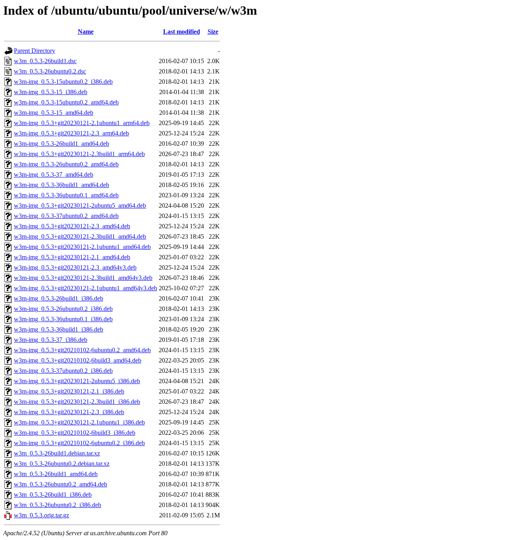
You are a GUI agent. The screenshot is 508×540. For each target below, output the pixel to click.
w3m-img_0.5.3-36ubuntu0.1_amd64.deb (66, 195)
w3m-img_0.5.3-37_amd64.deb (53, 174)
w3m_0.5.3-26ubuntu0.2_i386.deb (57, 504)
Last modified (181, 31)
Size (213, 31)
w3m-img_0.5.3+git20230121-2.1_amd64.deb (72, 257)
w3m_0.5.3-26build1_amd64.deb (56, 474)
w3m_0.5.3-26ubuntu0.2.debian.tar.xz (62, 463)
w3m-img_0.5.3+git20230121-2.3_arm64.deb (71, 133)
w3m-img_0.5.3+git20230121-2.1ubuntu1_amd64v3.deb (85, 288)
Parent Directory (34, 50)
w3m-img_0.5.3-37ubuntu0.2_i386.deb (63, 370)
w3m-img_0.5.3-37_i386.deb (50, 339)
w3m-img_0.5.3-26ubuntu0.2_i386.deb (63, 308)
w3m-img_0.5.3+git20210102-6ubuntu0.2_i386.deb (79, 443)
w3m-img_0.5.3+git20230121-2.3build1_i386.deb (77, 401)
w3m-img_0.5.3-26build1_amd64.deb (61, 143)
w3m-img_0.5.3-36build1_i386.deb (58, 329)
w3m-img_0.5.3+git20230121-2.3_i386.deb (69, 412)
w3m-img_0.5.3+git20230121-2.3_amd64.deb (72, 226)
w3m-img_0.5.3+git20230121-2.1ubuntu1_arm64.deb (82, 123)
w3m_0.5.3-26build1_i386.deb (53, 494)
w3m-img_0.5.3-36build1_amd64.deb (61, 184)
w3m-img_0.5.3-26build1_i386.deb (58, 298)
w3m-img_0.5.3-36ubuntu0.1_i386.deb (63, 319)
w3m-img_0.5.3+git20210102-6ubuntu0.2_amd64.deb (82, 350)
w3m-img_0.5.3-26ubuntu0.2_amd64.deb (66, 164)
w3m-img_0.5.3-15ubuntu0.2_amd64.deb (66, 102)
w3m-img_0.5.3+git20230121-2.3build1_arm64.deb (79, 153)
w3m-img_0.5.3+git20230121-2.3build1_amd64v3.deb (83, 277)
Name (86, 31)
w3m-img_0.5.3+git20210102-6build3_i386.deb (74, 432)
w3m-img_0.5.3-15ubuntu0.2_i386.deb (63, 81)
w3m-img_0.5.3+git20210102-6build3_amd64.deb (77, 360)
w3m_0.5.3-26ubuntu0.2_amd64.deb (60, 484)
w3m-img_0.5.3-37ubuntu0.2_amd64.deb (66, 215)
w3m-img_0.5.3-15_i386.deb (50, 92)
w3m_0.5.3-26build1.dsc (45, 61)
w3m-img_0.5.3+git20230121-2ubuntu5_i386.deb (77, 381)
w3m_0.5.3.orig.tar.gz (41, 515)
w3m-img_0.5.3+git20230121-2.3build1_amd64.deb (80, 236)
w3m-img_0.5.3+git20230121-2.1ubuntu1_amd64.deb (82, 246)
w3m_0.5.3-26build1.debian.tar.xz (57, 453)
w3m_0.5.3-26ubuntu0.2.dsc (50, 71)
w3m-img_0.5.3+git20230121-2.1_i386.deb (69, 391)
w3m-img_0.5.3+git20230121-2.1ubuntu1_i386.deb (79, 422)
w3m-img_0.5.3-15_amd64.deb (53, 112)
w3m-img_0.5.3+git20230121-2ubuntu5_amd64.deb (80, 205)
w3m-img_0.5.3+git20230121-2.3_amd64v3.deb (75, 267)
